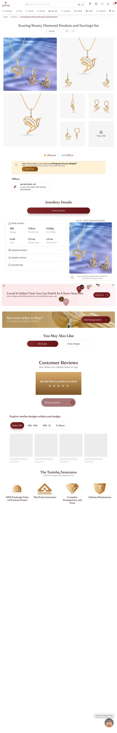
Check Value (30, 169)
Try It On (52, 31)
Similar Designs (73, 344)
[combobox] (53, 4)
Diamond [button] (30, 11)
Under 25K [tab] (17, 425)
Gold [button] (20, 11)
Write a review (52, 402)
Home (5, 17)
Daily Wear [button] (54, 11)
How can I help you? (103, 715)
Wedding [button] (79, 11)
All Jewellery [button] (8, 11)
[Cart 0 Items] (114, 4)
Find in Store (100, 295)
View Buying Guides (92, 320)
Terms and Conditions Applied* (30, 171)
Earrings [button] (42, 11)
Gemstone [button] (67, 11)
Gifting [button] (90, 11)
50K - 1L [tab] (47, 425)
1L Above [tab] (60, 425)
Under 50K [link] (102, 11)
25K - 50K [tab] (32, 425)
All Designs (42, 344)
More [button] (113, 11)
